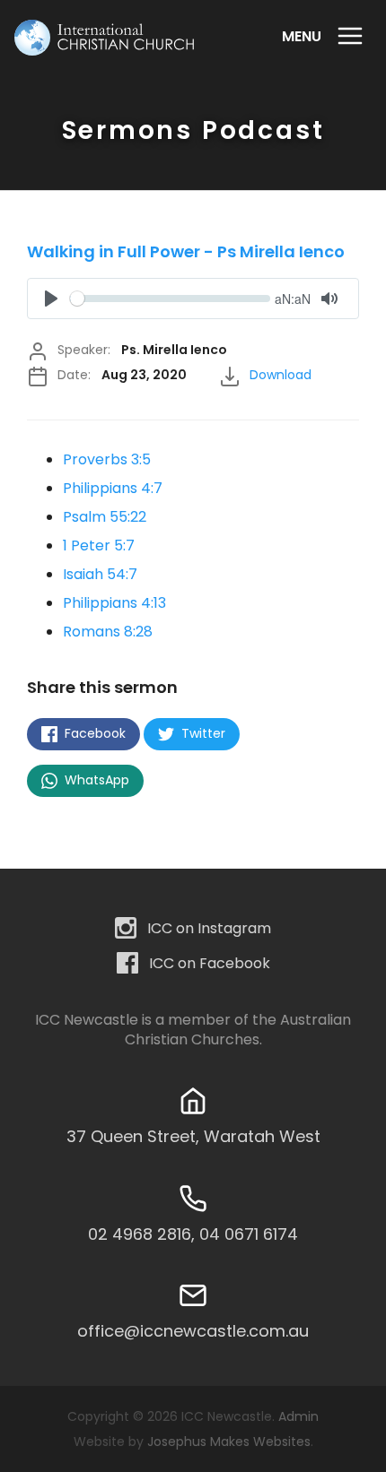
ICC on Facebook (209, 962)
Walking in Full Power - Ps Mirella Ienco (186, 251)
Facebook (93, 733)
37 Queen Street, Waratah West (193, 1136)
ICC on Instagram (209, 927)
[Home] (104, 37)
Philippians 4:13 (114, 603)
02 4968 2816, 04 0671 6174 (193, 1234)
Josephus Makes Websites (229, 1441)
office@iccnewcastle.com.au (193, 1331)
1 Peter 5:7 (99, 545)
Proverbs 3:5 (107, 459)
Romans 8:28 (108, 631)
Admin (298, 1416)
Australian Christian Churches (238, 1030)
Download (280, 375)
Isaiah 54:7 (100, 574)
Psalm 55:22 (104, 517)
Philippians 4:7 (112, 488)
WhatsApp (95, 780)
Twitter (201, 733)
